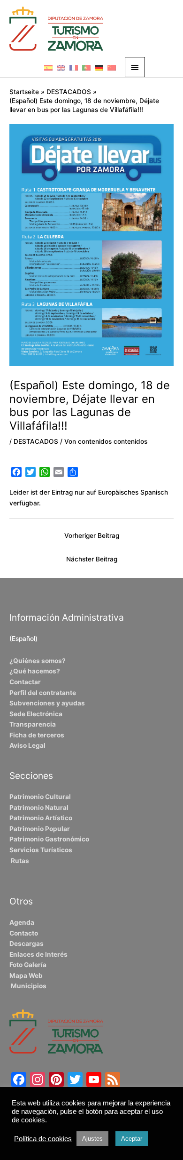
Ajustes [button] (92, 1138)
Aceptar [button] (131, 1138)
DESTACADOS (36, 441)
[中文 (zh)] (111, 67)
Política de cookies (43, 1139)
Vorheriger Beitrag (91, 535)
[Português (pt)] (86, 67)
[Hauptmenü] (135, 67)
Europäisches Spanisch (133, 492)
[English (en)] (61, 67)
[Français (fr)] (73, 67)
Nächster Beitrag (91, 559)
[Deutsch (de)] (99, 67)
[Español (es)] (48, 67)
